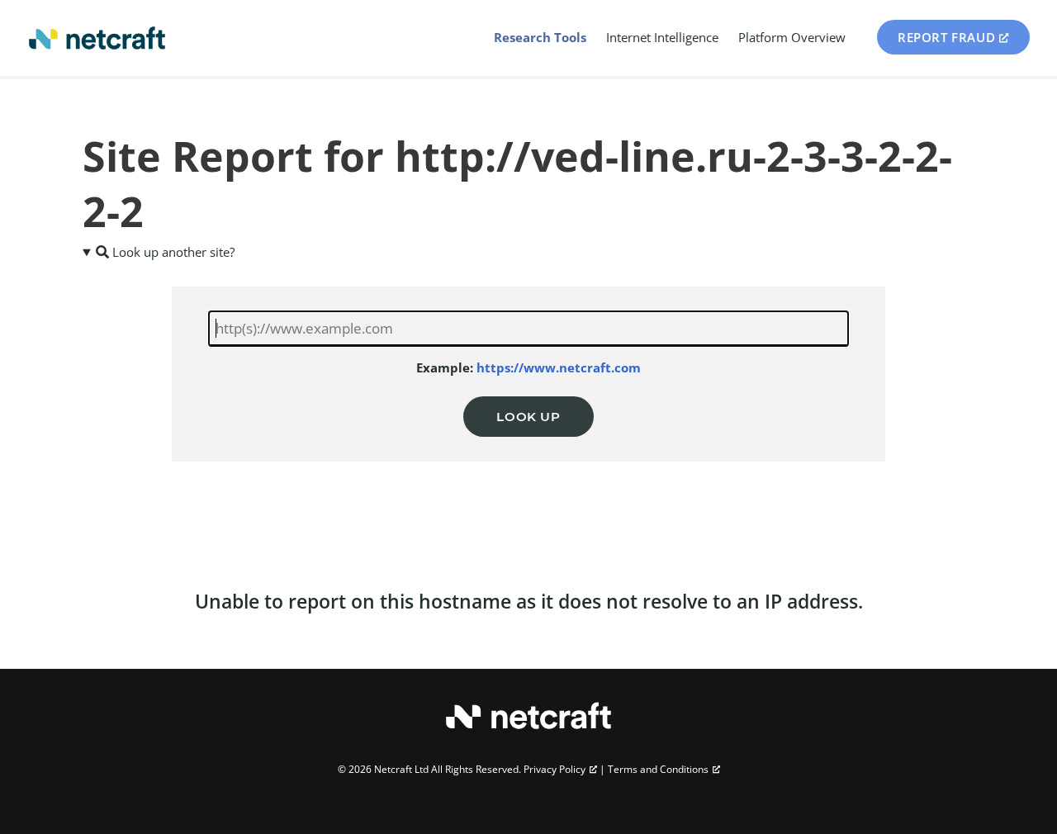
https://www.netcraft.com (558, 367)
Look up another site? (172, 252)
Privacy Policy (554, 769)
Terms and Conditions (658, 769)
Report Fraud (946, 37)
